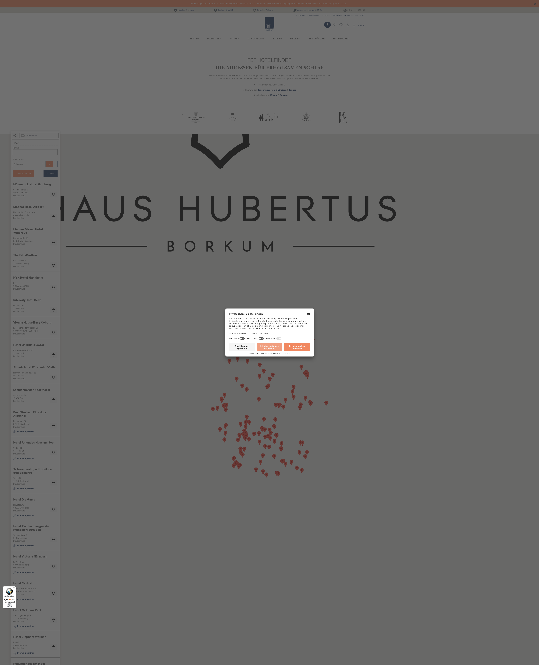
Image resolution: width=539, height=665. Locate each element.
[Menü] (14, 588)
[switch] (9, 605)
